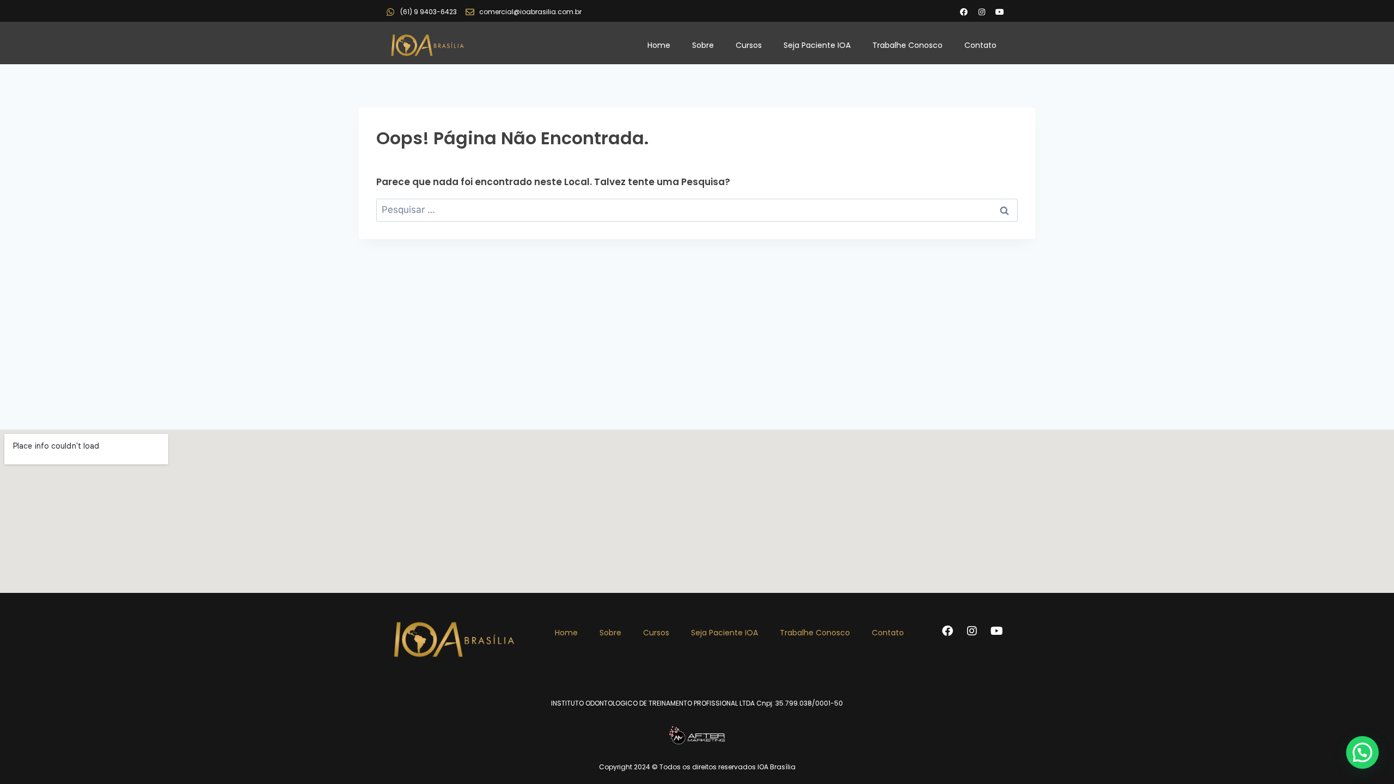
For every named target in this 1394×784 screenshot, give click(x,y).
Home (658, 45)
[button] (1362, 752)
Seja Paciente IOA (817, 45)
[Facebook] (963, 12)
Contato (980, 45)
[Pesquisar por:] (697, 209)
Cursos (749, 45)
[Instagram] (981, 12)
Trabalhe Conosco (907, 45)
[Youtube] (999, 12)
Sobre (703, 45)
